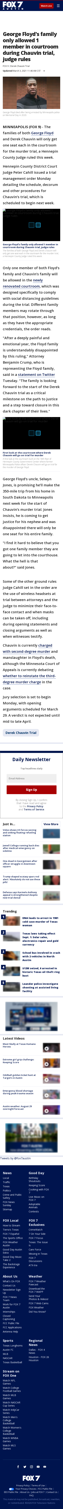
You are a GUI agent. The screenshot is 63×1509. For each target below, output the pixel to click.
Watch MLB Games (9, 1396)
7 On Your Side (37, 1233)
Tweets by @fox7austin (15, 1158)
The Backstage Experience (11, 1266)
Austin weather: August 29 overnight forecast (17, 1108)
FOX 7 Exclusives (36, 1222)
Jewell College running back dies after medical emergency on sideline (21, 848)
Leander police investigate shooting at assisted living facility (40, 987)
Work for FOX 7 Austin (11, 1306)
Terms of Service (34, 809)
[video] (51, 1047)
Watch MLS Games (9, 1447)
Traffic (6, 1182)
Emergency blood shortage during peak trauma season (18, 1092)
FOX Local (10, 1220)
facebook (18, 1467)
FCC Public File (11, 1323)
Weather (35, 1276)
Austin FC (8, 1349)
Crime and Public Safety (12, 1196)
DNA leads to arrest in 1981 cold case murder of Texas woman (40, 921)
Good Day (36, 1173)
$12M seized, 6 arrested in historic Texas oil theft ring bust (41, 972)
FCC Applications (12, 1327)
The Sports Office (13, 1238)
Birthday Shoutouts (34, 1179)
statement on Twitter (36, 374)
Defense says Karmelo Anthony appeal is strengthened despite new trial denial (20, 895)
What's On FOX (11, 1281)
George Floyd (42, 133)
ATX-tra (33, 1265)
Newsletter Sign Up (12, 1291)
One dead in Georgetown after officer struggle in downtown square (20, 863)
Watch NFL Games (9, 1382)
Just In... (9, 824)
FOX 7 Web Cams (38, 1303)
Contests (34, 1211)
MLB (5, 1354)
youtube (38, 1467)
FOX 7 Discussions (35, 1259)
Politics (7, 1190)
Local (6, 1178)
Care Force (35, 1249)
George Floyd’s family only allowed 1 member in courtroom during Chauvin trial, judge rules (30, 246)
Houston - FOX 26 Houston (39, 1358)
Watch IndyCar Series (11, 1411)
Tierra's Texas (11, 1229)
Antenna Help (10, 1331)
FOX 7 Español (11, 1233)
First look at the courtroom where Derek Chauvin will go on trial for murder (27, 454)
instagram (31, 1467)
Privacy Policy (35, 806)
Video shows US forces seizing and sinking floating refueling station (19, 832)
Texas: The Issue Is (38, 1244)
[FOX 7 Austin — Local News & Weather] (13, 5)
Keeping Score (37, 1185)
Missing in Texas (38, 1253)
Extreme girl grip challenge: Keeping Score (18, 1061)
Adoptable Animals (34, 1205)
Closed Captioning (9, 1317)
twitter (25, 1467)
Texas (6, 1186)
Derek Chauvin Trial (20, 66)
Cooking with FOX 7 (39, 1191)
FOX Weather (36, 1307)
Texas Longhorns (13, 1345)
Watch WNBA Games (10, 1439)
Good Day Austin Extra (12, 1251)
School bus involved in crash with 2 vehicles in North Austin (41, 956)
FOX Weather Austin (10, 1244)
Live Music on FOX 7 (36, 1198)
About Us (10, 1276)
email (45, 1467)
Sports (8, 1340)
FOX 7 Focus (36, 1238)
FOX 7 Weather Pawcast (37, 1283)
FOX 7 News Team (10, 1298)
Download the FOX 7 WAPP (37, 1290)
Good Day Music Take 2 (12, 1258)
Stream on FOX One (11, 1373)
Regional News (36, 1342)
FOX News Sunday (9, 1203)
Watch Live (46, 6)
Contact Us (9, 1285)
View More (51, 824)
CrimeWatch (36, 1229)
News (7, 1173)
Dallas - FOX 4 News (37, 1351)
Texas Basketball (12, 1362)
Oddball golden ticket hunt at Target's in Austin (19, 1076)
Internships (9, 1311)
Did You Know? (37, 1311)
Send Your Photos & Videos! (38, 1297)
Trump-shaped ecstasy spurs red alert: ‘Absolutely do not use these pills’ (21, 879)
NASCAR (7, 1358)
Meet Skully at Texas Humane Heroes (19, 1045)
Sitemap (7, 1209)
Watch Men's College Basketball (10, 1420)
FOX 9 (6, 66)
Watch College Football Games (12, 1389)
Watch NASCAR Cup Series (11, 1404)
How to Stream (11, 1225)
